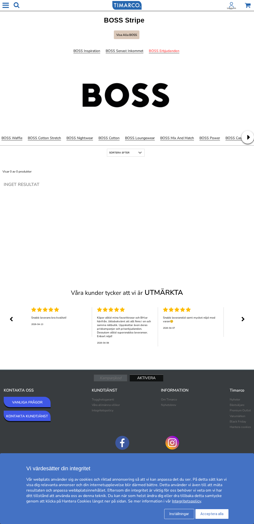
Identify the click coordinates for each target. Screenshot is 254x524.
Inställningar (179, 514)
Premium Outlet (240, 410)
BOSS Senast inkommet (124, 51)
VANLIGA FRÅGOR (27, 402)
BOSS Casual (235, 138)
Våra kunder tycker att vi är (127, 292)
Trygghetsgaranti (103, 399)
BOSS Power (209, 138)
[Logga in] (231, 6)
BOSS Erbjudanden (164, 51)
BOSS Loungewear (140, 138)
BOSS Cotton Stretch (44, 138)
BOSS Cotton (109, 138)
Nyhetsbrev (168, 405)
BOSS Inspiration (86, 51)
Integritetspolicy (102, 410)
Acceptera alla (211, 514)
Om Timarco (169, 399)
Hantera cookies (240, 427)
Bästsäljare (237, 405)
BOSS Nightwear (79, 138)
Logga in (231, 8)
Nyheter (235, 399)
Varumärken (237, 416)
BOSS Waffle (11, 138)
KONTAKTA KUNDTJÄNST (27, 416)
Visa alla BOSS (126, 35)
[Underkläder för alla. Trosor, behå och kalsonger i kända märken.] (127, 5)
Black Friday (238, 422)
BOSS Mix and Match (177, 138)
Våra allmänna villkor (106, 405)
